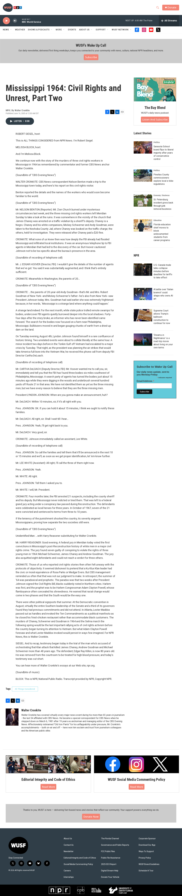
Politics (157, 142)
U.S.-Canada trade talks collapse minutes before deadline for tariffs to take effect (163, 271)
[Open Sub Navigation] (11, 30)
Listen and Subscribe (155, 119)
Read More (48, 786)
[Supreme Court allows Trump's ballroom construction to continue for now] (143, 315)
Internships (69, 877)
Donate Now (91, 816)
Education (158, 220)
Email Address (145, 381)
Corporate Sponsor (147, 839)
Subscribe (91, 57)
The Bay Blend (154, 108)
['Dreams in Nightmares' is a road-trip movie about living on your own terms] (143, 340)
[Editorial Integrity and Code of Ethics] (48, 764)
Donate (171, 7)
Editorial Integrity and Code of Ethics (48, 779)
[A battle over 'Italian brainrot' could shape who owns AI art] (143, 294)
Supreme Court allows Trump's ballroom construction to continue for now (162, 317)
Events (72, 30)
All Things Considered (25, 689)
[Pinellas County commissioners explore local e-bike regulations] (143, 175)
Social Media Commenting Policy (78, 864)
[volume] (15, 21)
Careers (67, 871)
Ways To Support (146, 851)
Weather (20, 30)
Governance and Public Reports (115, 845)
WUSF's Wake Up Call (91, 45)
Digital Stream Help (109, 871)
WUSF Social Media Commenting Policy (136, 779)
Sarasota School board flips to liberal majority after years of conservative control (163, 152)
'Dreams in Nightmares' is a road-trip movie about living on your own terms (163, 341)
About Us (68, 839)
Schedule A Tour (146, 871)
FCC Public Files (108, 851)
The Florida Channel (110, 839)
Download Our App (147, 845)
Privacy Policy (145, 858)
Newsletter (69, 851)
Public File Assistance (110, 858)
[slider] (19, 20)
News (6, 30)
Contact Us (69, 845)
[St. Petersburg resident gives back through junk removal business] (143, 200)
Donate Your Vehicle (110, 877)
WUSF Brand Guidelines (149, 864)
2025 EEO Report (108, 864)
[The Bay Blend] (155, 90)
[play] (6, 20)
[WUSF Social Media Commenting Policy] (136, 764)
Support (101, 30)
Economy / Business (161, 195)
